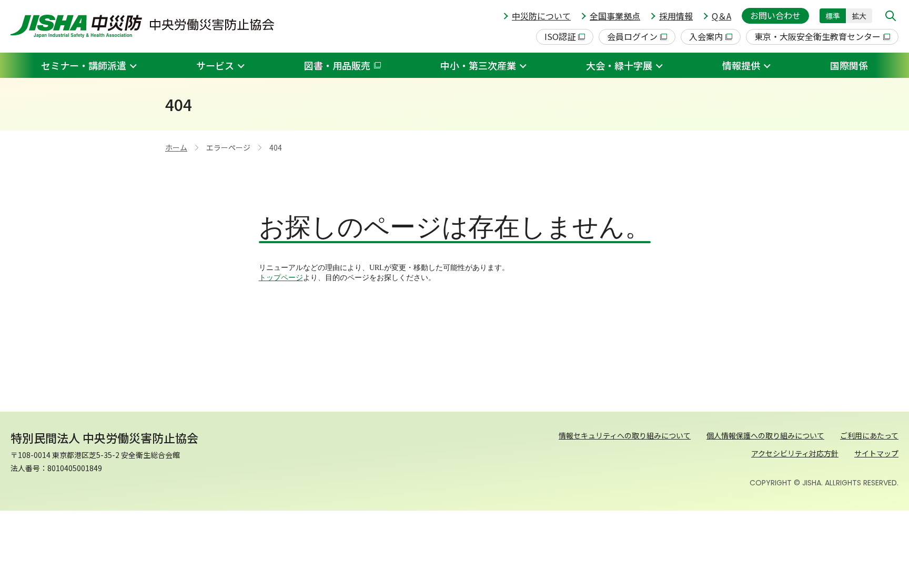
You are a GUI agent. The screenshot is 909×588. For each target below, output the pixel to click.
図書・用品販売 (337, 65)
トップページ (281, 278)
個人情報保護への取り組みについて (765, 435)
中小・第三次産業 (478, 65)
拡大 (859, 16)
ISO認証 (559, 36)
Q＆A (721, 15)
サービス (215, 65)
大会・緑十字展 (619, 65)
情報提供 (741, 65)
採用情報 (676, 15)
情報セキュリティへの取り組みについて (625, 435)
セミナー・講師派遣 (83, 65)
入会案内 (706, 36)
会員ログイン (632, 36)
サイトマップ (876, 453)
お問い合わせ (775, 15)
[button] (890, 16)
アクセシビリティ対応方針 (795, 453)
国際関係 (849, 65)
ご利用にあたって (869, 435)
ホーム (176, 147)
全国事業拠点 (615, 15)
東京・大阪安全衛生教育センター (817, 36)
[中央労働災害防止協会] (142, 26)
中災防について (541, 15)
